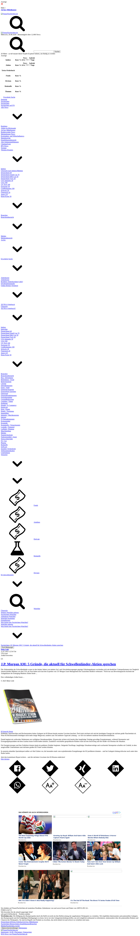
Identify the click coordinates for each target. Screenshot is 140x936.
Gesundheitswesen (7, 399)
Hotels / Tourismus (7, 411)
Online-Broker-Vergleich (9, 286)
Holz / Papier (5, 409)
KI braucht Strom (7, 731)
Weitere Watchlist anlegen (10, 612)
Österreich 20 (5, 192)
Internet (3, 417)
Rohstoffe (4, 445)
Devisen (36, 573)
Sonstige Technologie (8, 449)
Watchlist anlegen (7, 624)
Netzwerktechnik (7, 439)
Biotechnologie (6, 382)
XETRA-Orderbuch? (8, 308)
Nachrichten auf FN (8, 105)
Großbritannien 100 (7, 188)
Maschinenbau (6, 431)
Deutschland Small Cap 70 (10, 175)
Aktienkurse (5, 278)
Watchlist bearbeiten (8, 618)
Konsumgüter (5, 421)
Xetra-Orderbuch (18, 922)
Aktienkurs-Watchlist (8, 616)
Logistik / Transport (7, 427)
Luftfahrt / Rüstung (7, 429)
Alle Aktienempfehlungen (10, 142)
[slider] (4, 657)
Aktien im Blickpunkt (8, 128)
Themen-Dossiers (7, 150)
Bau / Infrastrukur (7, 378)
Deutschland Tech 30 (8, 179)
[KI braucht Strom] (21, 729)
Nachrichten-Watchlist (8, 614)
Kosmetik (4, 423)
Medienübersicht (6, 238)
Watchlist (37, 609)
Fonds (36, 505)
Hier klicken (5, 759)
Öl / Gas (4, 441)
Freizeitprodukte (6, 397)
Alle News (4, 107)
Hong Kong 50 (6, 196)
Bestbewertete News (8, 132)
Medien (3, 236)
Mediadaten (23, 928)
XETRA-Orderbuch (8, 304)
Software (4, 447)
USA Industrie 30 (7, 181)
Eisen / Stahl (5, 388)
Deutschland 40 (6, 173)
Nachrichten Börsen (8, 924)
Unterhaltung (5, 453)
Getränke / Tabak (7, 401)
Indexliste (4, 329)
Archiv (3, 240)
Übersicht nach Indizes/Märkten (12, 171)
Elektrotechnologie (7, 389)
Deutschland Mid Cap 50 (9, 177)
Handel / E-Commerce (8, 405)
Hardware (4, 407)
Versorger (4, 455)
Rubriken (4, 126)
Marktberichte (5, 138)
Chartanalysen (6, 144)
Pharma (3, 443)
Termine (4, 148)
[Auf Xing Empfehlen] (82, 776)
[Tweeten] (50, 776)
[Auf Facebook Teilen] (17, 776)
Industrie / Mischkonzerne (10, 415)
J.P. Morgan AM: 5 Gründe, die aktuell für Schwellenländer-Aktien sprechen (58, 664)
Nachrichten (5, 101)
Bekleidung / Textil (7, 380)
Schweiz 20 (5, 190)
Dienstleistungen (6, 386)
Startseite (4, 99)
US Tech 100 (5, 184)
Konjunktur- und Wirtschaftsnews (12, 136)
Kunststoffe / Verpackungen (10, 425)
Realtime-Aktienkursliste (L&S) (12, 282)
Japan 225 (4, 194)
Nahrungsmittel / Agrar (9, 437)
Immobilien (5, 413)
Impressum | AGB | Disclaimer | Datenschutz (16, 932)
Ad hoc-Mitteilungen (8, 10)
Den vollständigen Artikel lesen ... (12, 677)
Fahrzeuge (4, 393)
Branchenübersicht (7, 217)
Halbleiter (4, 403)
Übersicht (4, 306)
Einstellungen (5, 620)
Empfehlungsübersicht (8, 140)
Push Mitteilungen (7, 647)
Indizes (3, 169)
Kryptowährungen (7, 575)
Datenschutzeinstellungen (10, 928)
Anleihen (37, 522)
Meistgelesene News (8, 134)
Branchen (4, 215)
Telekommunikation (8, 451)
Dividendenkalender (8, 284)
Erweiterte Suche (9, 97)
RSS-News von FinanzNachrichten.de (14, 934)
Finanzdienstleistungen (9, 395)
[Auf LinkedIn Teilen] (115, 776)
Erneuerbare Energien (8, 391)
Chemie (3, 384)
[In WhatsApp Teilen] (17, 793)
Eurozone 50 (5, 186)
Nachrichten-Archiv (13, 926)
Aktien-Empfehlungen (22, 924)
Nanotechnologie (7, 435)
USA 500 (4, 183)
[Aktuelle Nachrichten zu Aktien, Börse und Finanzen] (9, 14)
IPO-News (4, 146)
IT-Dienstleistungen (7, 419)
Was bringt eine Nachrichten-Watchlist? (14, 622)
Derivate (37, 539)
